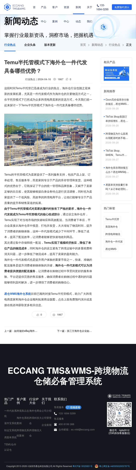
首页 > (86, 45)
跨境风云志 (23, 410)
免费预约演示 (121, 7)
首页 (34, 14)
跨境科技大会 (35, 420)
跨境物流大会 (35, 432)
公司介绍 (47, 410)
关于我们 (89, 14)
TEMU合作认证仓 (10, 447)
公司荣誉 (47, 417)
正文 (129, 45)
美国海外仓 (111, 226)
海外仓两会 (35, 410)
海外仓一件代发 (114, 241)
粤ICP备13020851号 (82, 466)
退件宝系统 (10, 423)
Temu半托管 (112, 219)
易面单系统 (10, 437)
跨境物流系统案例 (23, 432)
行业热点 (10, 45)
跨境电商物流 (112, 234)
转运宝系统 (10, 430)
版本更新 (50, 45)
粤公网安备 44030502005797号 (114, 466)
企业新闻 (47, 425)
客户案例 (55, 14)
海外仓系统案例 (23, 420)
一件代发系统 (10, 413)
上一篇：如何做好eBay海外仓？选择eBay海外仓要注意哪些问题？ (21, 331)
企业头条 (30, 45)
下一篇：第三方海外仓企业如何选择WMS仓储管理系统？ (74, 331)
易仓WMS (110, 249)
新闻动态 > (100, 45)
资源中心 (66, 14)
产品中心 (43, 14)
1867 (59, 314)
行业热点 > (117, 45)
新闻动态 (78, 14)
